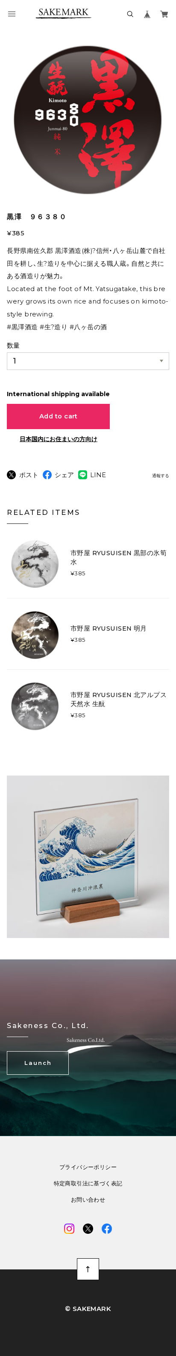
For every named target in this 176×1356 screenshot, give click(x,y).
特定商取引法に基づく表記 (88, 1183)
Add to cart (58, 416)
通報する (160, 476)
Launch (38, 1062)
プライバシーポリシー (88, 1167)
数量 (13, 345)
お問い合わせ (88, 1200)
